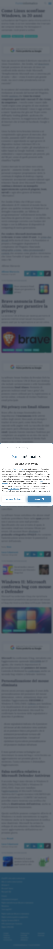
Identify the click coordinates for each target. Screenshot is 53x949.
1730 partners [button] (17, 469)
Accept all (39, 499)
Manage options (14, 499)
